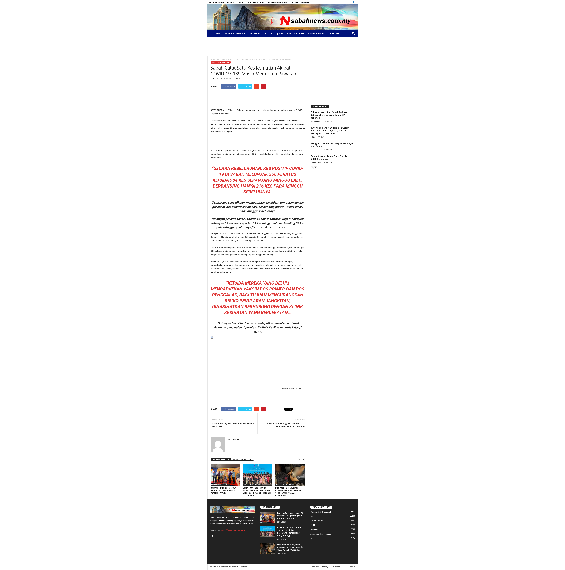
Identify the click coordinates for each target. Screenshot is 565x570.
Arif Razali (217, 79)
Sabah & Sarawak (235, 33)
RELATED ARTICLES (221, 459)
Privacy (325, 567)
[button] (353, 33)
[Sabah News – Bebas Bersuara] (282, 17)
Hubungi (295, 2)
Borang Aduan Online (278, 2)
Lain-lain (334, 33)
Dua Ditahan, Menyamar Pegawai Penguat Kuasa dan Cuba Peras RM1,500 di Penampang (288, 491)
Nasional (254, 33)
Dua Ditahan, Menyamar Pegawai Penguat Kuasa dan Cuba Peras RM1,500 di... (290, 547)
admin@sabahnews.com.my (233, 530)
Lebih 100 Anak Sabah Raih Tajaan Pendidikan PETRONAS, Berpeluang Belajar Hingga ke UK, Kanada (257, 491)
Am (311, 516)
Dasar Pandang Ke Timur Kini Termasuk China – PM (232, 425)
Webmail (305, 2)
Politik (269, 33)
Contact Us (351, 567)
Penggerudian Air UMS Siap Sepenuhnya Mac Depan (332, 145)
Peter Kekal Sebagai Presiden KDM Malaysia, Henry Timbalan (285, 425)
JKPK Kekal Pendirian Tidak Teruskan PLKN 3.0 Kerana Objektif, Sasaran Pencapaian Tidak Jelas (330, 130)
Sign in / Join (245, 2)
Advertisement (337, 567)
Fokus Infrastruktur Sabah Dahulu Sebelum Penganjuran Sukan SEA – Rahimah (329, 115)
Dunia (312, 538)
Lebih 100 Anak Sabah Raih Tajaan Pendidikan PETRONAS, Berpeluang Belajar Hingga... (289, 531)
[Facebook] (353, 2)
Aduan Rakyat (316, 33)
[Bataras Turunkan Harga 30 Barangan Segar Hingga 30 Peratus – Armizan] (225, 475)
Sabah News (316, 150)
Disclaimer (314, 567)
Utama (217, 33)
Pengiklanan (259, 2)
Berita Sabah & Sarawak (221, 62)
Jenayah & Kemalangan (290, 33)
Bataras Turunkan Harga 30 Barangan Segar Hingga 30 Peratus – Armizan (223, 490)
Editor (313, 137)
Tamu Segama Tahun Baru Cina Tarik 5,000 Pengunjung (330, 157)
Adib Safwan (316, 121)
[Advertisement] (282, 46)
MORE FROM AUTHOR (242, 459)
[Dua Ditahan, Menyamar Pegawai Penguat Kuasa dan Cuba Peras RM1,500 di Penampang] (290, 475)
